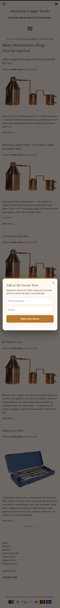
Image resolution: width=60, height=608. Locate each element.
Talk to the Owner (30, 318)
